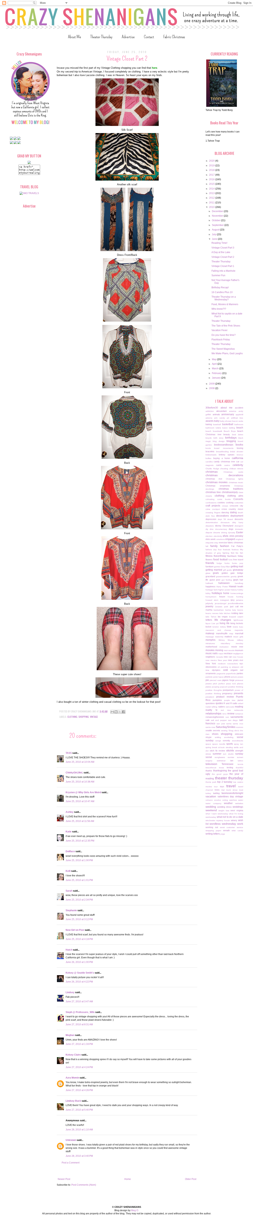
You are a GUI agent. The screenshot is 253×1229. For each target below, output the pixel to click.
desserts (239, 519)
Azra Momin (72, 1077)
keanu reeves (212, 613)
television (211, 763)
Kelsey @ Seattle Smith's (80, 972)
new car (228, 657)
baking (209, 424)
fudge (219, 563)
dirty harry (237, 522)
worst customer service (231, 827)
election (209, 536)
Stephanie (71, 910)
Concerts (238, 499)
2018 (212, 170)
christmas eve (214, 479)
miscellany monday (232, 643)
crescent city (236, 506)
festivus (235, 549)
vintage (94, 717)
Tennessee (227, 764)
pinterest (239, 680)
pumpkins (217, 700)
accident (239, 407)
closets (209, 496)
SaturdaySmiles (225, 726)
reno (224, 714)
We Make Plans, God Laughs (227, 353)
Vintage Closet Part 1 (222, 266)
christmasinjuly (230, 492)
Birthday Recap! (220, 287)
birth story (218, 438)
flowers (209, 559)
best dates (237, 434)
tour (216, 786)
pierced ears (215, 680)
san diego (233, 720)
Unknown (71, 1140)
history (234, 590)
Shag (230, 730)
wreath (226, 830)
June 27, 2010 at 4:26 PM (79, 1090)
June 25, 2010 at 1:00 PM (79, 860)
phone (227, 677)
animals (216, 414)
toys (222, 786)
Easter (239, 532)
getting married (214, 569)
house (222, 596)
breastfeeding (222, 451)
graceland (210, 576)
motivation (224, 647)
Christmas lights (234, 479)
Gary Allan (225, 566)
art (228, 418)
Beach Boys (230, 431)
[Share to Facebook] (124, 712)
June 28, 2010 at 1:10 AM (79, 1129)
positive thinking (235, 687)
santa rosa (210, 727)
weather (228, 803)
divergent (239, 526)
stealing (229, 747)
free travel (238, 559)
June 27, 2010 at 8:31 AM (79, 1024)
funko (227, 563)
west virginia (236, 810)
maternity (219, 637)
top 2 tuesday (224, 782)
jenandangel (220, 603)
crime (208, 509)
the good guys (220, 774)
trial (223, 790)
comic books (224, 499)
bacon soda (237, 421)
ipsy (233, 600)
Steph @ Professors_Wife (80, 1012)
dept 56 (222, 519)
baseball (217, 424)
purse (240, 700)
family (214, 545)
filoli (232, 553)
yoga (222, 834)
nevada (219, 657)
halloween (224, 583)
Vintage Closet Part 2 (222, 257)
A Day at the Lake (220, 252)
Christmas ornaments (218, 486)
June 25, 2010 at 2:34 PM (79, 899)
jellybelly (209, 603)
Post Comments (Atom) (83, 1184)
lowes (235, 627)
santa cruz (238, 724)
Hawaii (232, 586)
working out (212, 827)
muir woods (229, 650)
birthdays (231, 437)
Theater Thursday (101, 36)
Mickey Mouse (226, 640)
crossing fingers (213, 512)
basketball (227, 424)
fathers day (211, 549)
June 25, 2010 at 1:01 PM (79, 880)
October (216, 220)
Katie (69, 831)
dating (233, 512)
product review (225, 696)
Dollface (70, 851)
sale (208, 720)
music (209, 653)
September (218, 225)
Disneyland (228, 526)
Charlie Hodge (212, 468)
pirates (209, 684)
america (232, 411)
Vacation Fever (219, 330)
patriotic (209, 677)
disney (218, 526)
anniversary (227, 414)
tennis (240, 764)
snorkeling (228, 737)
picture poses (237, 677)
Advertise (128, 36)
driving (224, 532)
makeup (210, 633)
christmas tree (213, 492)
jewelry (209, 606)
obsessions (211, 667)
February (217, 373)
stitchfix (230, 750)
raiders (221, 706)
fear (220, 549)
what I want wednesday (217, 814)
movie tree (237, 646)
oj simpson (234, 667)
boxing (240, 448)
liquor (208, 623)
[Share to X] (120, 712)
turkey (208, 793)
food (216, 559)
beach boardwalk (214, 431)
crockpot (216, 509)
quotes (219, 703)
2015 (212, 184)
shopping (83, 717)
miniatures (210, 643)
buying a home (221, 458)
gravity (234, 576)
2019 (212, 165)
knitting (234, 613)
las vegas (223, 616)
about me (227, 407)
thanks (209, 770)
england (239, 539)
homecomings (236, 593)
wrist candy (237, 830)
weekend (211, 810)
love (229, 626)
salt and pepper (219, 720)
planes (240, 684)
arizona (209, 418)
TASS (69, 753)
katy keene (237, 610)
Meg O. (135, 1210)
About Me (74, 36)
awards (209, 421)
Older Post (190, 1179)
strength (239, 750)
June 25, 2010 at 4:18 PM (79, 939)
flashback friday (235, 556)
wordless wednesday (223, 823)
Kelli (68, 871)
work (240, 823)
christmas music (236, 482)
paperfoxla (231, 673)
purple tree (230, 700)
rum (227, 717)
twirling (216, 793)
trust (241, 790)
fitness (209, 556)
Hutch (69, 949)
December (218, 211)
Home (127, 1179)
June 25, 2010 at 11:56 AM (80, 821)
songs (218, 741)
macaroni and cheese (218, 630)
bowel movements (223, 448)
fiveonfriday (220, 556)
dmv (211, 529)
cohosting (210, 499)
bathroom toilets (213, 428)
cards (219, 465)
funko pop (237, 563)
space (208, 744)
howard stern (212, 600)
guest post (215, 580)
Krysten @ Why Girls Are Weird (83, 792)
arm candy (219, 418)
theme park (211, 782)
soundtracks (237, 741)
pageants (221, 673)
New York (211, 663)
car (237, 461)
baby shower (226, 421)
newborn (222, 664)
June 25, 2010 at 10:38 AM (80, 781)
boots (208, 448)
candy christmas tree (224, 461)
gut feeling (227, 580)
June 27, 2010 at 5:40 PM (79, 1109)
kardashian (219, 610)
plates (208, 687)
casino (227, 465)
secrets (216, 730)
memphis (210, 640)
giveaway (238, 569)
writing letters (213, 833)
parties (240, 673)
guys (235, 579)
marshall (239, 633)
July (214, 234)
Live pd (215, 623)
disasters (210, 526)
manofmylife (222, 633)
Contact (149, 36)
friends (210, 563)
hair (241, 580)
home (226, 593)
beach (239, 427)
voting (225, 800)
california (237, 458)
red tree (226, 710)
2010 (212, 207)
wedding (211, 806)
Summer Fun (218, 275)
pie (207, 680)
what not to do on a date (230, 817)
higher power (224, 590)
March (215, 368)
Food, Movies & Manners (224, 304)
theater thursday (229, 778)
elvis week (211, 539)
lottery (223, 627)
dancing (225, 512)
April (214, 364)
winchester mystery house (218, 820)
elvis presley (236, 536)
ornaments (211, 673)
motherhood (211, 646)
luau (241, 627)
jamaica (239, 600)
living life (224, 623)
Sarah (69, 890)
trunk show (231, 790)
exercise (223, 542)
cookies (221, 502)
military (240, 640)
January (216, 377)
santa (228, 724)
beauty (226, 434)
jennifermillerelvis (235, 603)
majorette (239, 630)
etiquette (210, 543)
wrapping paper (213, 830)
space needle (218, 744)
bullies (208, 458)
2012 (212, 197)
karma (228, 610)
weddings (238, 806)
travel (231, 786)
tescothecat (211, 767)
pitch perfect (219, 684)
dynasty (231, 532)
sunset (240, 757)
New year (222, 660)
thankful (239, 767)
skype (208, 737)
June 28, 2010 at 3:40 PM (79, 1156)
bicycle (209, 438)
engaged (230, 539)
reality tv (211, 710)
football (224, 559)
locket (208, 626)
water (240, 800)
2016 (212, 179)
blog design (219, 441)
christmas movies (217, 482)
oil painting (223, 667)
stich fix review (217, 750)
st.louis (221, 747)
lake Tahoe (211, 617)
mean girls (238, 637)
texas (221, 767)
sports (229, 744)
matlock (228, 636)
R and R (228, 703)
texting (230, 767)
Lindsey (70, 992)
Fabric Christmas (174, 36)
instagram (224, 600)
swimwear (221, 761)
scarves (239, 727)
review (230, 713)
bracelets (210, 451)
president (210, 697)
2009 (212, 383)
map (231, 633)
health (240, 586)
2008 (212, 388)
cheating (224, 468)
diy (207, 529)
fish (241, 553)
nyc (241, 663)
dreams (216, 532)
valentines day (226, 796)
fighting (226, 553)
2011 (212, 202)
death (240, 512)
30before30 (212, 407)
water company (213, 803)
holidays (217, 593)
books (239, 444)
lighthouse (238, 620)
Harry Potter (222, 586)
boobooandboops (223, 444)
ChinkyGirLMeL (74, 772)
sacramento (236, 717)
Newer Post (64, 1179)
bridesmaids (211, 455)
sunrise (231, 757)
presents (238, 693)
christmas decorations (224, 475)
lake (241, 613)
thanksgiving (220, 770)
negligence (238, 653)
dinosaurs (225, 522)
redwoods (238, 710)
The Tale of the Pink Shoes (225, 325)
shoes (215, 734)
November (218, 215)
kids (221, 613)
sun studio (228, 754)
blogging (231, 441)
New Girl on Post (75, 930)
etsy (216, 543)
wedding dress (224, 807)
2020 (212, 160)
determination (212, 522)
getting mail (237, 566)
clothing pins (235, 495)
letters (209, 620)
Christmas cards (233, 472)
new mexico (211, 660)
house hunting (235, 597)
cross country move (232, 509)
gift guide (227, 570)
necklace (228, 653)
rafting (214, 707)
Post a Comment (70, 1162)
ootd (225, 670)
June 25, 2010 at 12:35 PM (80, 840)
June (215, 239)
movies (210, 650)
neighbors (210, 657)
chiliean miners (236, 468)
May (214, 359)
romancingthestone (215, 717)
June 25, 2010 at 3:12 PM (79, 919)
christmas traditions (231, 488)
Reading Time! (219, 243)
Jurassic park (221, 606)
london (215, 627)
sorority (226, 740)
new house (238, 657)
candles (209, 462)
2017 (212, 174)
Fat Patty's (237, 546)
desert (230, 519)
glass (208, 573)
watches (233, 800)
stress (208, 754)
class (241, 492)
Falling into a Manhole (223, 270)
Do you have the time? (223, 335)
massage (210, 637)
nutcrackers (232, 664)
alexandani (221, 411)
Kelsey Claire (73, 1054)
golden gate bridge (232, 573)
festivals (226, 549)
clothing (72, 717)
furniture (209, 566)
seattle (209, 730)
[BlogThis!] (116, 712)
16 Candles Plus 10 (222, 292)
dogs (231, 529)
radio (234, 703)
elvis (225, 535)
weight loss (223, 810)
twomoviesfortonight (232, 793)
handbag (239, 583)
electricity (218, 536)
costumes (238, 503)
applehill (239, 414)
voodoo (217, 800)
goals (216, 573)
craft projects (213, 505)
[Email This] (112, 712)
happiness (210, 586)
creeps (225, 506)
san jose (221, 724)
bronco (240, 455)
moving (219, 650)
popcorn (224, 687)
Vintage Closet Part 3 (222, 247)
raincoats (230, 707)
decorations (222, 515)
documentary (221, 529)
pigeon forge (228, 680)
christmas (212, 471)
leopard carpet (236, 617)
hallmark (209, 583)
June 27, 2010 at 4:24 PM (79, 1067)
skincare (239, 734)
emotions (220, 539)
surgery (209, 761)
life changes (222, 619)
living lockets (236, 623)
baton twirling (228, 428)
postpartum (228, 690)
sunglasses (220, 757)
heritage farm (212, 590)
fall (207, 546)
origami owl (236, 670)
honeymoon (211, 597)
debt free (210, 516)
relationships (213, 713)
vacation (211, 796)
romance (239, 714)
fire (237, 553)
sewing (224, 730)
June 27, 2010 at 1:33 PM (79, 1044)
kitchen (227, 613)
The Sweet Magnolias (223, 348)
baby (216, 421)
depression (211, 519)
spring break (211, 747)
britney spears (226, 454)
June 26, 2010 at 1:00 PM (79, 962)
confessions (211, 503)
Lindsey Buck (73, 1101)
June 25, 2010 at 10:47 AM (80, 801)
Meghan (70, 1035)
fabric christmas (235, 542)
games (217, 566)
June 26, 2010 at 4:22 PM (79, 981)
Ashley (70, 812)
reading (239, 706)
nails (215, 653)
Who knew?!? (218, 308)
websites (239, 803)
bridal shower (236, 451)
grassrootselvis (222, 576)
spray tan (238, 744)
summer (217, 753)
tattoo (240, 761)
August (216, 229)
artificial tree (237, 418)
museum (239, 650)
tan (231, 760)
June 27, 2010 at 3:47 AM (79, 1001)
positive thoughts (214, 690)
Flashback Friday (220, 339)
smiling (218, 737)
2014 (212, 188)
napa (220, 653)
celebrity (238, 464)
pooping (215, 687)
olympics (216, 670)
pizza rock (231, 684)
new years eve (235, 660)
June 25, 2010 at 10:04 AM (80, 762)
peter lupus (218, 677)
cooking (229, 502)
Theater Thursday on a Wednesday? (223, 298)
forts (230, 560)
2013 (212, 193)
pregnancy (227, 693)
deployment (236, 515)
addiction (210, 411)
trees (217, 790)
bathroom (238, 424)
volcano (209, 800)
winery (234, 820)
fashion (224, 545)
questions (210, 703)
